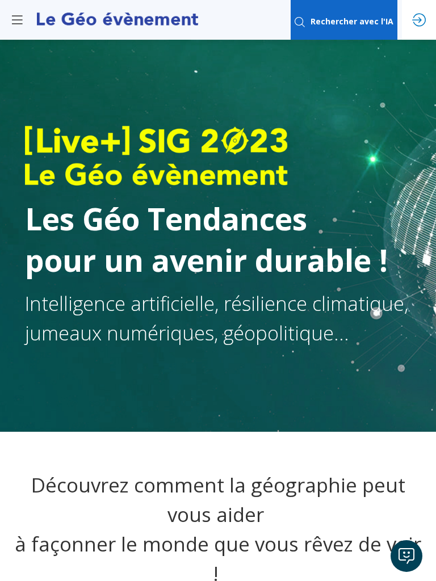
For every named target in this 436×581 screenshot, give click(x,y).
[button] (17, 20)
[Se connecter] (419, 20)
